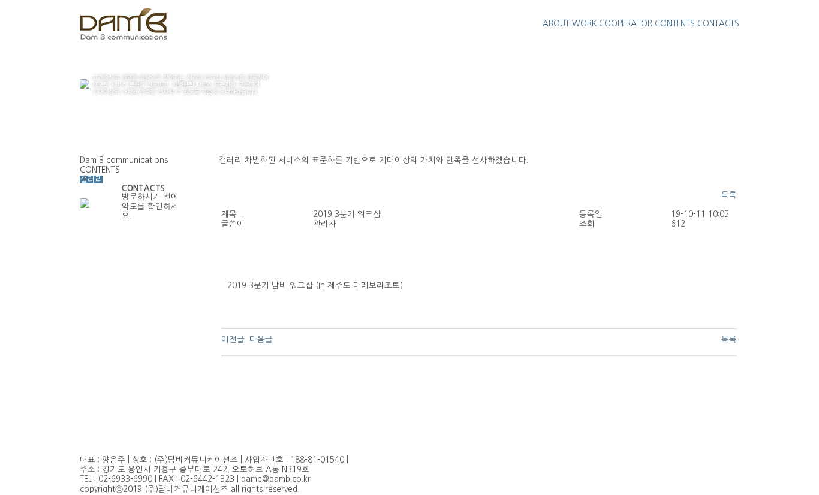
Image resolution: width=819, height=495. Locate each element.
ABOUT (556, 24)
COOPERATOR (625, 24)
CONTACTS (718, 24)
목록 (729, 195)
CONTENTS (675, 24)
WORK (584, 24)
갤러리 (91, 179)
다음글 (261, 339)
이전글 (233, 339)
